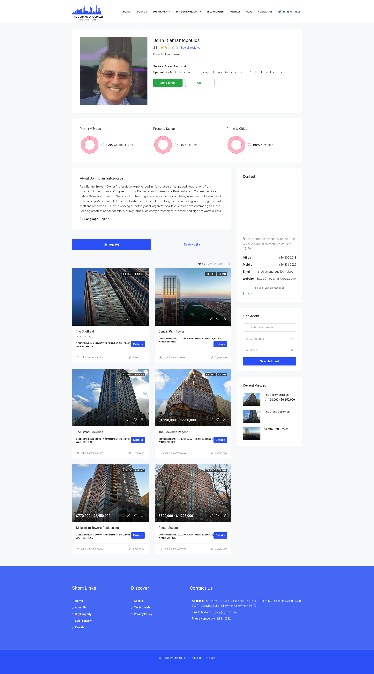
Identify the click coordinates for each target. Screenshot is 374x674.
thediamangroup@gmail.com (277, 271)
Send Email (168, 82)
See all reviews (190, 47)
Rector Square (168, 528)
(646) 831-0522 (291, 11)
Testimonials (142, 607)
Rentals (235, 11)
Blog (249, 11)
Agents (138, 600)
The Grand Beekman (89, 432)
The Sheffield (85, 331)
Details (138, 344)
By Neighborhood (186, 11)
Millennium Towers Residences (97, 528)
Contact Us (265, 11)
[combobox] (218, 264)
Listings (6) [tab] (111, 244)
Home (126, 11)
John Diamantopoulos (92, 357)
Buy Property (161, 11)
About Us (141, 11)
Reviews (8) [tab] (192, 244)
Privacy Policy (143, 614)
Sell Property (216, 11)
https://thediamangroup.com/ (276, 278)
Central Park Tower (171, 331)
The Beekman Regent (173, 432)
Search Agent (269, 361)
